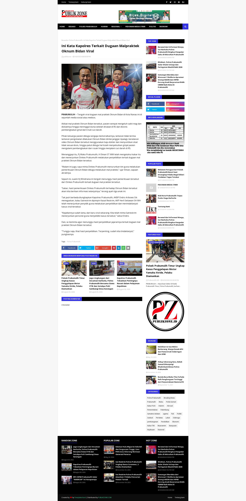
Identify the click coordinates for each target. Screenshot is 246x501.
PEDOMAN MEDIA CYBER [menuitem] (135, 26)
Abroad (170, 406)
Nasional (161, 430)
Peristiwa (159, 418)
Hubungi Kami (86, 2)
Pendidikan (165, 422)
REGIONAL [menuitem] (115, 26)
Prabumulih (151, 402)
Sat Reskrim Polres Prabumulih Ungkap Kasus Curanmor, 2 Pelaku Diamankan (129, 464)
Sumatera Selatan (153, 414)
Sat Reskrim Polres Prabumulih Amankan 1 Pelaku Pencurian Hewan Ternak (129, 477)
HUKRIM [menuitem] (104, 26)
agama (165, 414)
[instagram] (174, 2)
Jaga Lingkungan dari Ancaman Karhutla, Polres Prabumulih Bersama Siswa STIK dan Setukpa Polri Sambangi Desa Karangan (101, 283)
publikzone (67, 57)
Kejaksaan (151, 430)
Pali (172, 414)
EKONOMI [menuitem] (164, 26)
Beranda (64, 40)
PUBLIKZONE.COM (104, 497)
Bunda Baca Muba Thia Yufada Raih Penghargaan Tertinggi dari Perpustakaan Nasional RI (171, 379)
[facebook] (167, 2)
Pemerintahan (152, 410)
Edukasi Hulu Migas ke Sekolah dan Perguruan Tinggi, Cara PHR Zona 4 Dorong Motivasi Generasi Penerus (129, 450)
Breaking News (169, 398)
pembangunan (152, 422)
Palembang (165, 410)
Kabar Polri (151, 406)
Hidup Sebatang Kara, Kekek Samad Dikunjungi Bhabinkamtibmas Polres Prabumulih (170, 366)
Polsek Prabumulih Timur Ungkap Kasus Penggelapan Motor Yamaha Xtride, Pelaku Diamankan (73, 283)
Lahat (168, 418)
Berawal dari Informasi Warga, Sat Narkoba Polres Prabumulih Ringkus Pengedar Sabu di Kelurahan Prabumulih (171, 51)
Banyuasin (173, 426)
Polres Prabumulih (75, 40)
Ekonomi (175, 422)
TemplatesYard (80, 497)
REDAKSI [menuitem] (72, 26)
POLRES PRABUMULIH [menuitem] (88, 26)
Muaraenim (162, 426)
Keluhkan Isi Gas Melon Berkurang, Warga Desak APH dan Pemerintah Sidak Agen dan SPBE (170, 350)
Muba (161, 402)
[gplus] (183, 2)
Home (63, 2)
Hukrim (161, 406)
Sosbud (150, 418)
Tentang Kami (73, 2)
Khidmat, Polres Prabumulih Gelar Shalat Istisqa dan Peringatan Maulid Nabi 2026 (170, 64)
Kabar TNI (151, 426)
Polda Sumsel (171, 402)
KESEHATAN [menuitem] (64, 32)
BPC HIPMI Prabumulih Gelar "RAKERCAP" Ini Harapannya (85, 478)
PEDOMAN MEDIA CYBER (168, 185)
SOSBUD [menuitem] (76, 32)
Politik (179, 414)
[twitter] (170, 2)
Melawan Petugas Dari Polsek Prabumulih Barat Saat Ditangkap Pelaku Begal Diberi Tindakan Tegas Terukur (171, 173)
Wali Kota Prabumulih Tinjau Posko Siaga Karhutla (170, 196)
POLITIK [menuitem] (152, 26)
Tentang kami (179, 497)
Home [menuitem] (62, 26)
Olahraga (176, 418)
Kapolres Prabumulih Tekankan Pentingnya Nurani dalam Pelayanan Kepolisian (128, 282)
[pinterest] (178, 2)
